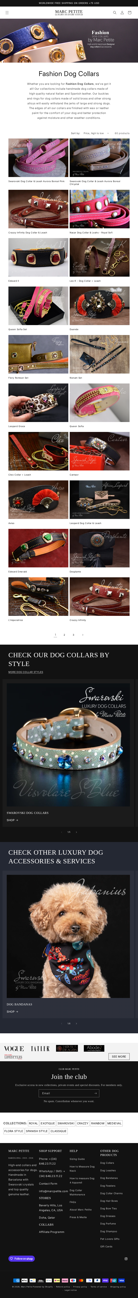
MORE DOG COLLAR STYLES (25, 672)
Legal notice (71, 1290)
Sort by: (75, 133)
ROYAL (33, 1123)
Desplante (75, 571)
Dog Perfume (108, 1223)
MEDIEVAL (114, 1123)
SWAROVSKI (66, 1123)
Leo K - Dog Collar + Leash (85, 280)
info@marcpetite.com (53, 1191)
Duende (74, 329)
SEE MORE (119, 1056)
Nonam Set (76, 377)
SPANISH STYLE (37, 1131)
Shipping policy (118, 1287)
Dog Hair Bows (109, 1200)
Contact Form (48, 1183)
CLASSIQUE (59, 1131)
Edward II (13, 280)
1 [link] (55, 634)
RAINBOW (98, 1123)
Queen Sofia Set (17, 329)
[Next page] (82, 635)
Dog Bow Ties (108, 1208)
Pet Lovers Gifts (109, 1238)
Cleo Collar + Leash (19, 474)
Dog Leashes (108, 1170)
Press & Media (78, 1217)
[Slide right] (76, 832)
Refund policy (63, 1287)
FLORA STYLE (13, 1131)
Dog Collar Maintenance (77, 1192)
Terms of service (99, 1287)
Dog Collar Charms (111, 1193)
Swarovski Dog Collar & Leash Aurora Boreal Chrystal (95, 182)
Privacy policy (80, 1287)
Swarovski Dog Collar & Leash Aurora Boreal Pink (36, 181)
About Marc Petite (81, 1209)
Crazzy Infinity (78, 620)
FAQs (73, 1202)
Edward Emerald (17, 571)
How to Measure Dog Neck (82, 1168)
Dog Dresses (107, 1216)
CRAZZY (83, 1123)
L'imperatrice (15, 620)
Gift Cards (106, 1246)
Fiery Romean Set (18, 377)
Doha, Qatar (47, 1217)
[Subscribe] (95, 1093)
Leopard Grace (16, 426)
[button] (7, 12)
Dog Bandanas (109, 1178)
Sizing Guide (77, 1158)
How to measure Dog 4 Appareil (82, 1180)
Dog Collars (107, 1162)
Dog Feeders (107, 1185)
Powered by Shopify (43, 1287)
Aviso (11, 523)
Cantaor (74, 474)
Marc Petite (26, 1287)
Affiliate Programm (51, 1232)
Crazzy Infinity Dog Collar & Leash (27, 232)
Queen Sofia (77, 426)
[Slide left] (61, 832)
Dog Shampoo (108, 1231)
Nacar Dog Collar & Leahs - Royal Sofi (91, 232)
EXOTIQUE (48, 1123)
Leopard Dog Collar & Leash (85, 523)
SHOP (10, 820)
